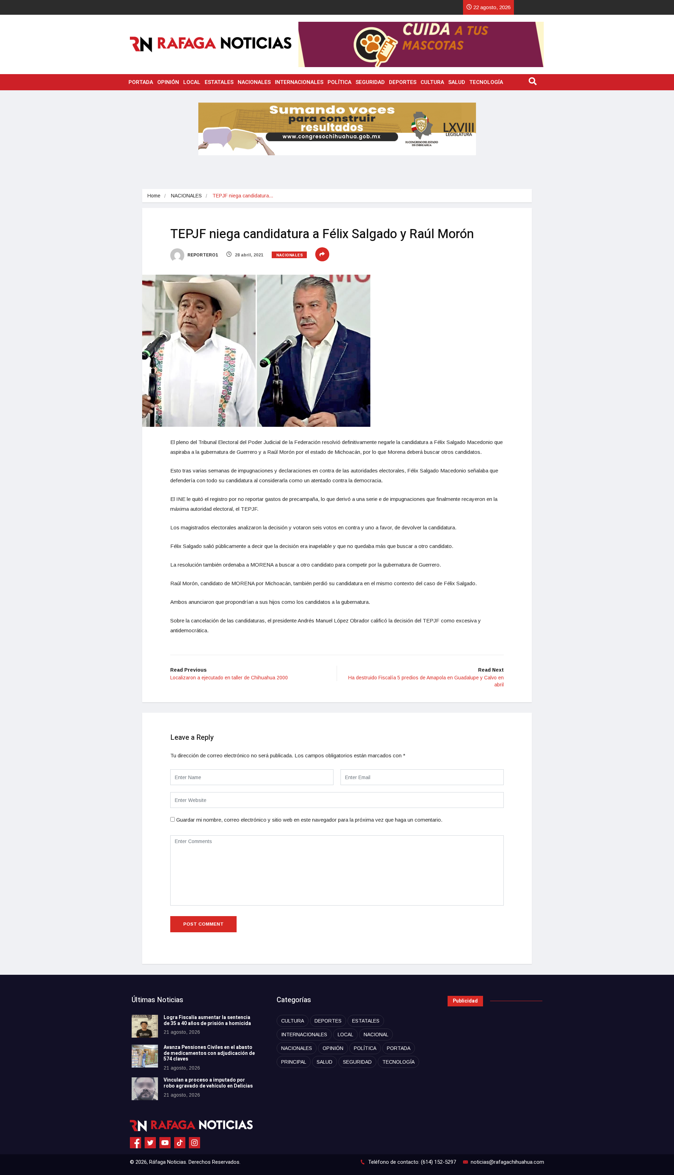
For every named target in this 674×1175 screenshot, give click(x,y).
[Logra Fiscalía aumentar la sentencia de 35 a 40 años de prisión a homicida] (145, 1026)
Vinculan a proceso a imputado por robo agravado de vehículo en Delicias (208, 1083)
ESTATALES (219, 82)
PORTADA (140, 82)
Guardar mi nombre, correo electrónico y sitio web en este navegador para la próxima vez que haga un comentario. (309, 820)
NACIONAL (376, 1034)
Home (153, 195)
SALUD (456, 82)
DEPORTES (402, 82)
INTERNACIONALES (299, 82)
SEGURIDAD (370, 82)
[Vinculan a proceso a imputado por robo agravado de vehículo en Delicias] (145, 1088)
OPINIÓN (168, 82)
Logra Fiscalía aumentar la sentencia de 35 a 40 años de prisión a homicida (207, 1020)
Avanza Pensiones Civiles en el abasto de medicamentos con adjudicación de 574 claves (209, 1053)
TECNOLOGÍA (486, 82)
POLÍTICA (339, 82)
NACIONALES (254, 82)
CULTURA (432, 82)
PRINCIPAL (293, 1062)
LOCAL (191, 82)
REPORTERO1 (202, 255)
